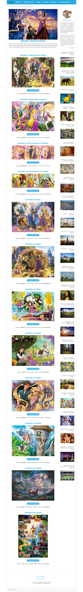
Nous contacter (40, 576)
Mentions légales (40, 578)
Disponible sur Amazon (34, 90)
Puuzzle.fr (14, 589)
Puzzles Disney (18, 6)
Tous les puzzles (12, 6)
